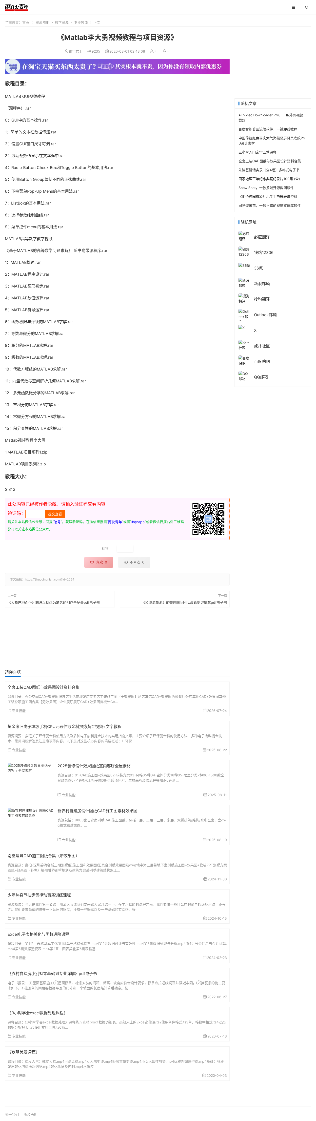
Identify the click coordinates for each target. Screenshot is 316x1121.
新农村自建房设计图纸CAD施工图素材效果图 (97, 810)
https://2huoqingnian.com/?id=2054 (49, 579)
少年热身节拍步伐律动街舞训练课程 (39, 895)
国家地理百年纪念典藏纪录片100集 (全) (269, 179)
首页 (25, 22)
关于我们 (12, 1114)
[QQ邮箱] (244, 376)
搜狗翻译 (262, 299)
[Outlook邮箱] (244, 316)
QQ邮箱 (261, 376)
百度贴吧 (262, 361)
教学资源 (62, 22)
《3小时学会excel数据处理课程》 (37, 1012)
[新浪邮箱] (244, 282)
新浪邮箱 (262, 283)
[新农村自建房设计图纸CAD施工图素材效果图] (31, 812)
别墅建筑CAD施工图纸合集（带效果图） (43, 855)
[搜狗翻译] (244, 298)
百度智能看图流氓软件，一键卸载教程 (267, 129)
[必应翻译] (244, 236)
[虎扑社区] (244, 345)
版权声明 (31, 1114)
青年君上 (75, 51)
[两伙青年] (16, 7)
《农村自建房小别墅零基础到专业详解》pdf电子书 (52, 973)
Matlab (125, 548)
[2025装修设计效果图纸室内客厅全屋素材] (31, 767)
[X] (241, 327)
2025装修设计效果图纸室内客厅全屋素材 (94, 765)
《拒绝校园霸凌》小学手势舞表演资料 (267, 196)
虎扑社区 (262, 345)
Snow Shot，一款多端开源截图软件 (266, 188)
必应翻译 (262, 236)
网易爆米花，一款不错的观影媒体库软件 (269, 205)
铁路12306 (264, 252)
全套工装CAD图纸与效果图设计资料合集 (43, 687)
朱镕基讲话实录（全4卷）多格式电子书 (268, 170)
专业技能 (81, 22)
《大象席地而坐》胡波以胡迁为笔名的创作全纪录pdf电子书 (54, 602)
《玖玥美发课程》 (23, 1052)
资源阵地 (42, 22)
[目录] (293, 7)
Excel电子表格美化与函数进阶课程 (38, 934)
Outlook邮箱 (265, 314)
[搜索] (307, 7)
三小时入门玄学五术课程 (257, 152)
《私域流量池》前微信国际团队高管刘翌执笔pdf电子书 (184, 602)
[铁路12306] (244, 251)
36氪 (258, 268)
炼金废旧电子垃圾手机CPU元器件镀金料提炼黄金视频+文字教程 (64, 726)
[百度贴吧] (244, 360)
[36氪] (244, 265)
